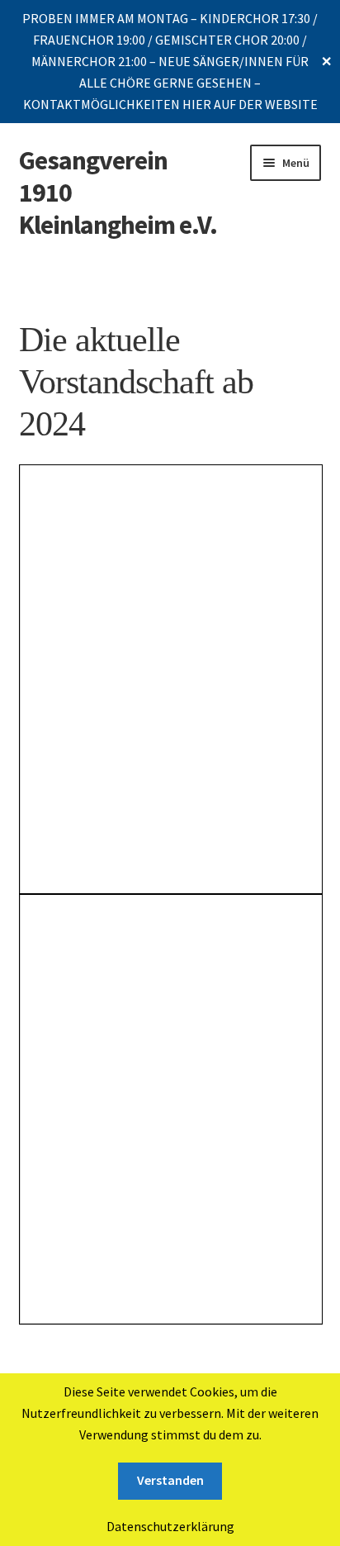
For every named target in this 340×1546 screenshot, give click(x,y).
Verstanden (170, 1480)
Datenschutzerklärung (170, 1526)
